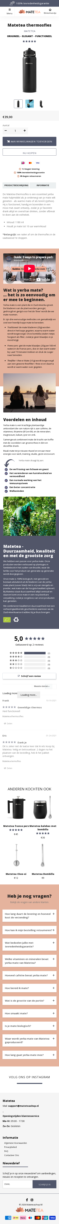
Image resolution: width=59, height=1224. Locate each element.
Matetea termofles (11, 761)
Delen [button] (9, 723)
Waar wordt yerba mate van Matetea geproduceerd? (27, 1040)
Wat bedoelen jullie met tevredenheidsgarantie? (19, 944)
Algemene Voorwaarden (15, 1143)
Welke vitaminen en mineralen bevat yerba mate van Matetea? (27, 960)
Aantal (6, 125)
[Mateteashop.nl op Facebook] (27, 1200)
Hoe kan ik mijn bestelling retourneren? (28, 930)
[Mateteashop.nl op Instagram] (32, 1200)
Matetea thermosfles (29, 25)
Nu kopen (29, 153)
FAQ (6, 1151)
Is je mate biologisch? (18, 1025)
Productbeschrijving (16, 185)
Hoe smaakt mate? (16, 1013)
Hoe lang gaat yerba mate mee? (24, 1055)
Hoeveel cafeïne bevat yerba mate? (26, 975)
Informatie (43, 185)
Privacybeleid (10, 1147)
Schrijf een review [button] (31, 676)
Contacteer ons (11, 1155)
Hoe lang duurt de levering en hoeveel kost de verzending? (28, 915)
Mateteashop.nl (34, 1204)
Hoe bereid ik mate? (17, 988)
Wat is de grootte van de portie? (24, 1000)
